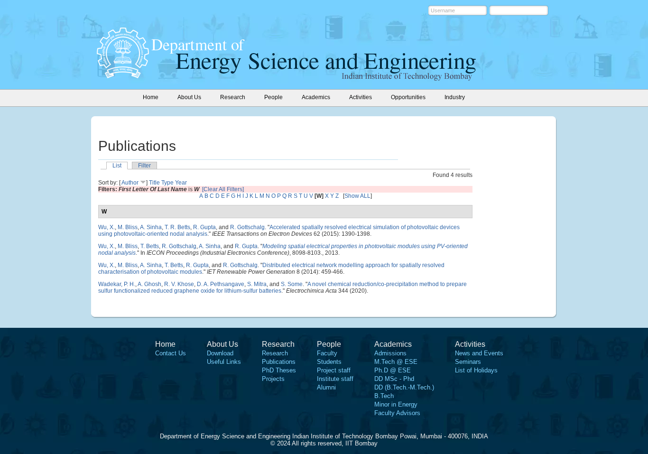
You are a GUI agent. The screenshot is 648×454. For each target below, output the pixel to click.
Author (130, 182)
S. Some (292, 284)
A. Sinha (151, 227)
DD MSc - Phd (394, 378)
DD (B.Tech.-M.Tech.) (404, 387)
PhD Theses (279, 370)
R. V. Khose (179, 284)
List (116, 165)
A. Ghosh (149, 284)
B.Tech (384, 395)
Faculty (327, 353)
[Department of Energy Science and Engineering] (123, 75)
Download (220, 353)
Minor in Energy (395, 404)
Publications (279, 361)
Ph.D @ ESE (392, 370)
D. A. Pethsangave (220, 284)
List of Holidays (476, 370)
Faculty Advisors (397, 413)
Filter (144, 165)
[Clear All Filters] (223, 189)
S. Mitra (257, 284)
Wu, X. (106, 227)
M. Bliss (128, 227)
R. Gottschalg (247, 227)
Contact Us (170, 353)
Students (329, 361)
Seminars (468, 361)
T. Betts (149, 246)
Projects (273, 378)
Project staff (334, 370)
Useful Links (224, 361)
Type (167, 182)
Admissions (390, 353)
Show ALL (357, 196)
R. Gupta (204, 227)
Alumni (326, 387)
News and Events (479, 353)
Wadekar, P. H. (116, 284)
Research (275, 353)
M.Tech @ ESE (395, 361)
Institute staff (335, 378)
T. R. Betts (177, 227)
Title (154, 182)
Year (181, 182)
